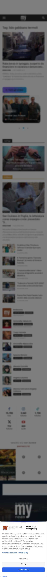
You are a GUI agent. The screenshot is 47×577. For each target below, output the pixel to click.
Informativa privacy (9, 553)
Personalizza (23, 558)
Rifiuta (23, 564)
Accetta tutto (23, 569)
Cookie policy (23, 553)
